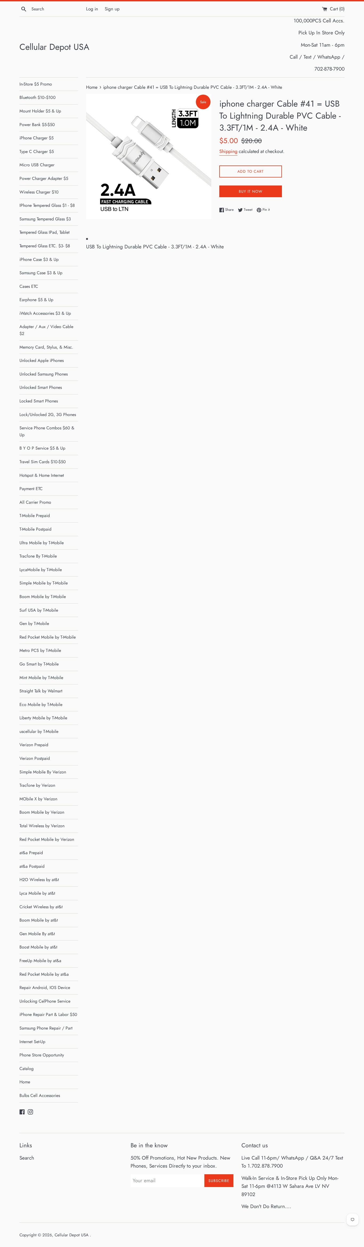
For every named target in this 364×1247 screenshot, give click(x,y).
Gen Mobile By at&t (37, 934)
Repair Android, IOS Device (44, 987)
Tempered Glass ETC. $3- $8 (44, 246)
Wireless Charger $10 (39, 192)
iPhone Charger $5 (36, 138)
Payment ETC (31, 489)
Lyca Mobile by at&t (37, 893)
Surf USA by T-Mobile (38, 610)
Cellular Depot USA (54, 47)
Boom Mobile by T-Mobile (42, 597)
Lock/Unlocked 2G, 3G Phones (47, 414)
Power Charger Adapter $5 (43, 178)
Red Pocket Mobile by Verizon (46, 839)
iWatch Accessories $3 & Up (45, 313)
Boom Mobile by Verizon (41, 812)
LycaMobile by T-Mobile (40, 570)
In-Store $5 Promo (35, 84)
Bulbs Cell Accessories (39, 1095)
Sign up (112, 9)
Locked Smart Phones (38, 401)
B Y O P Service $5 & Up (42, 448)
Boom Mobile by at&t (38, 920)
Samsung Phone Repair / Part (45, 1028)
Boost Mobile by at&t (38, 947)
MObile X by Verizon (38, 799)
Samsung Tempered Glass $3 (45, 219)
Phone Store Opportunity (41, 1055)
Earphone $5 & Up (36, 300)
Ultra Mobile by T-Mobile (41, 543)
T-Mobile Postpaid (35, 529)
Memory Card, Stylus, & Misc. (46, 347)
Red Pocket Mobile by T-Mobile (47, 637)
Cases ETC (28, 286)
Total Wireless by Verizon (41, 826)
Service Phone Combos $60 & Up (46, 431)
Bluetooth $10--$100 (37, 97)
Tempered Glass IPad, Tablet (44, 232)
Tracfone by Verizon (37, 785)
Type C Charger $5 (36, 151)
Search (26, 1157)
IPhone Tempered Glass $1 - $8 (47, 205)
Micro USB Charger (36, 165)
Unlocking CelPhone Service (44, 1001)
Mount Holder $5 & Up (40, 111)
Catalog (26, 1069)
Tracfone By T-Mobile (38, 556)
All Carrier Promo (35, 502)
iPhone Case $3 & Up (39, 259)
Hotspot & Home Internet (41, 475)
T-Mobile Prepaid (34, 515)
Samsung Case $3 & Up (40, 273)
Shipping (228, 151)
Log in (92, 9)
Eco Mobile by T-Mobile (40, 704)
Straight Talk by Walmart (40, 691)
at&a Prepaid (31, 853)
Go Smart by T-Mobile (39, 664)
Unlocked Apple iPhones (41, 360)
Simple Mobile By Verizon (42, 772)
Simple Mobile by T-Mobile (43, 583)
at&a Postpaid (32, 866)
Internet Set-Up (32, 1042)
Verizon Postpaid (34, 758)
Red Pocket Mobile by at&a (44, 974)
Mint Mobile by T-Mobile (41, 678)
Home (24, 1082)
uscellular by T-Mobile (38, 731)
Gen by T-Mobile (34, 623)
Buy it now (250, 191)
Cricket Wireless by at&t (41, 907)
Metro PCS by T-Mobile (40, 650)
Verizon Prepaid (33, 745)
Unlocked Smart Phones (40, 387)
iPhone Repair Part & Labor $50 (48, 1014)
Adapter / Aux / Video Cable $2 (46, 330)
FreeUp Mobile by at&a (40, 961)
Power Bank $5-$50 (37, 125)
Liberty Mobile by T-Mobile (43, 718)
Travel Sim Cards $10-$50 (42, 462)
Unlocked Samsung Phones (43, 374)
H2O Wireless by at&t (39, 880)
